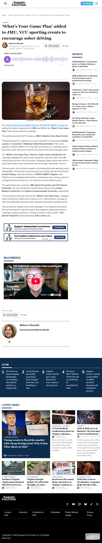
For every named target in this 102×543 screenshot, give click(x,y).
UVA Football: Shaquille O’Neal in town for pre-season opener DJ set (85, 162)
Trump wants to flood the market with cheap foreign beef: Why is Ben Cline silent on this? (26, 443)
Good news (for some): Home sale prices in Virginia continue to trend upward (63, 483)
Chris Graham (80, 69)
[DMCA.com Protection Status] (92, 536)
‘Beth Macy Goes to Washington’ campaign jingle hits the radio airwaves (88, 483)
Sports (6, 22)
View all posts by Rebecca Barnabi (34, 330)
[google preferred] (52, 46)
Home (4, 15)
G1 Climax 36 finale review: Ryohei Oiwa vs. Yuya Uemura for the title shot (85, 120)
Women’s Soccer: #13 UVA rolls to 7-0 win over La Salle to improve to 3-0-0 (85, 106)
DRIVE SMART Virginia (54, 125)
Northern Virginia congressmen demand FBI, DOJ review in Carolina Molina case (13, 483)
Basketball (57, 426)
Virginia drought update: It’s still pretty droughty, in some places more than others (38, 484)
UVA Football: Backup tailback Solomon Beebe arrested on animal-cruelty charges (85, 148)
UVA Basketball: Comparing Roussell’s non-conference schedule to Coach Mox (84, 134)
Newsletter (55, 512)
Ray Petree (80, 83)
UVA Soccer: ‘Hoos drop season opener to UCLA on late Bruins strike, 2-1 (85, 92)
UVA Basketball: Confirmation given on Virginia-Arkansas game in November (84, 64)
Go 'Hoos (66, 426)
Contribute (86, 3)
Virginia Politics (11, 437)
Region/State (33, 477)
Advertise (23, 512)
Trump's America (9, 477)
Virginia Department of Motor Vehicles (22, 125)
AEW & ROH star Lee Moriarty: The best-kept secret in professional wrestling (85, 78)
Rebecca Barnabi (29, 325)
